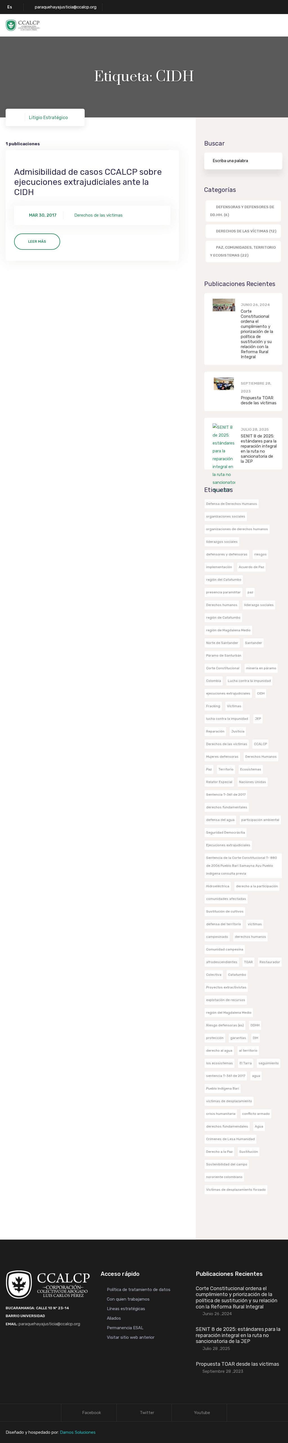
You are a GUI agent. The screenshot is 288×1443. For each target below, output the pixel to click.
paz (250, 592)
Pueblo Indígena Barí (222, 1088)
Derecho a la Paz (219, 1152)
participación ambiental (260, 820)
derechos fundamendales (227, 1126)
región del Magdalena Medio (228, 1013)
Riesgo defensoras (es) (225, 1025)
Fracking (213, 706)
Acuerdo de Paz (251, 567)
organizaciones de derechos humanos (237, 529)
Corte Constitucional (222, 668)
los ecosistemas (219, 1063)
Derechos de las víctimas (226, 744)
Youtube (202, 1412)
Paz (209, 769)
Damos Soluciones (78, 1432)
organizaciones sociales (225, 516)
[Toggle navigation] (278, 26)
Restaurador (270, 962)
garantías (238, 1038)
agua (256, 1076)
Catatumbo (237, 975)
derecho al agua (219, 1050)
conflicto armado (256, 1114)
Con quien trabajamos (128, 1299)
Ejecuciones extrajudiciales (228, 845)
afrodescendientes (221, 962)
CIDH (261, 693)
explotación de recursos (225, 1000)
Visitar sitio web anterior (130, 1337)
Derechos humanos (221, 605)
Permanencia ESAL (125, 1327)
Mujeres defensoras (222, 757)
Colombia (213, 681)
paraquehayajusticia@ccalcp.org (65, 7)
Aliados (114, 1318)
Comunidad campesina (224, 949)
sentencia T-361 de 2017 (225, 1076)
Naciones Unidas (252, 782)
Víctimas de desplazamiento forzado (236, 1190)
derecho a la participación (257, 886)
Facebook (91, 1412)
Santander (253, 643)
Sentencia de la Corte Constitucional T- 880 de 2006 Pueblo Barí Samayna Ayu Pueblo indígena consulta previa (241, 865)
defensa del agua (220, 820)
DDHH (255, 1025)
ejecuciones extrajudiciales (228, 693)
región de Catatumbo (223, 618)
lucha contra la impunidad (227, 719)
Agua (259, 1126)
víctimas (255, 924)
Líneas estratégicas (126, 1308)
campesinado (217, 937)
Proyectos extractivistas (226, 987)
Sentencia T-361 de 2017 (226, 795)
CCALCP (260, 744)
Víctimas (234, 706)
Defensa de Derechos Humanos (231, 504)
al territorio (248, 1050)
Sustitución (248, 1152)
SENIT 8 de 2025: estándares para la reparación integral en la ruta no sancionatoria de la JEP (259, 449)
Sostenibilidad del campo (226, 1164)
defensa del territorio (223, 924)
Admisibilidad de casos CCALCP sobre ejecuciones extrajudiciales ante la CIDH (88, 182)
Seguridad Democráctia (225, 832)
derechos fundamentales (226, 807)
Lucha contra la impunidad (249, 681)
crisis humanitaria (220, 1114)
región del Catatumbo (223, 580)
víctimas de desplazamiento (229, 1101)
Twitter (147, 1412)
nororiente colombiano (224, 1177)
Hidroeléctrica (217, 886)
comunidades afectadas (226, 899)
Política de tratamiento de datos (138, 1289)
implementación (219, 567)
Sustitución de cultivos (225, 911)
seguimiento (268, 1063)
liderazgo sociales (259, 605)
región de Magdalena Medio (228, 630)
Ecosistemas (250, 769)
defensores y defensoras (227, 554)
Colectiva (213, 975)
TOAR (248, 962)
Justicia (237, 731)
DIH (255, 1038)
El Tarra (246, 1063)
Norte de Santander (222, 643)
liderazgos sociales (222, 542)
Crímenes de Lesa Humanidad (230, 1139)
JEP (258, 719)
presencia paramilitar (223, 592)
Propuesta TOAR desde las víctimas (258, 400)
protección (215, 1038)
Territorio (226, 769)
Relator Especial (219, 782)
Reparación (215, 731)
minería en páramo (261, 668)
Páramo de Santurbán (223, 655)
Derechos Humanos (261, 757)
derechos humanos (250, 937)
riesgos (260, 554)
